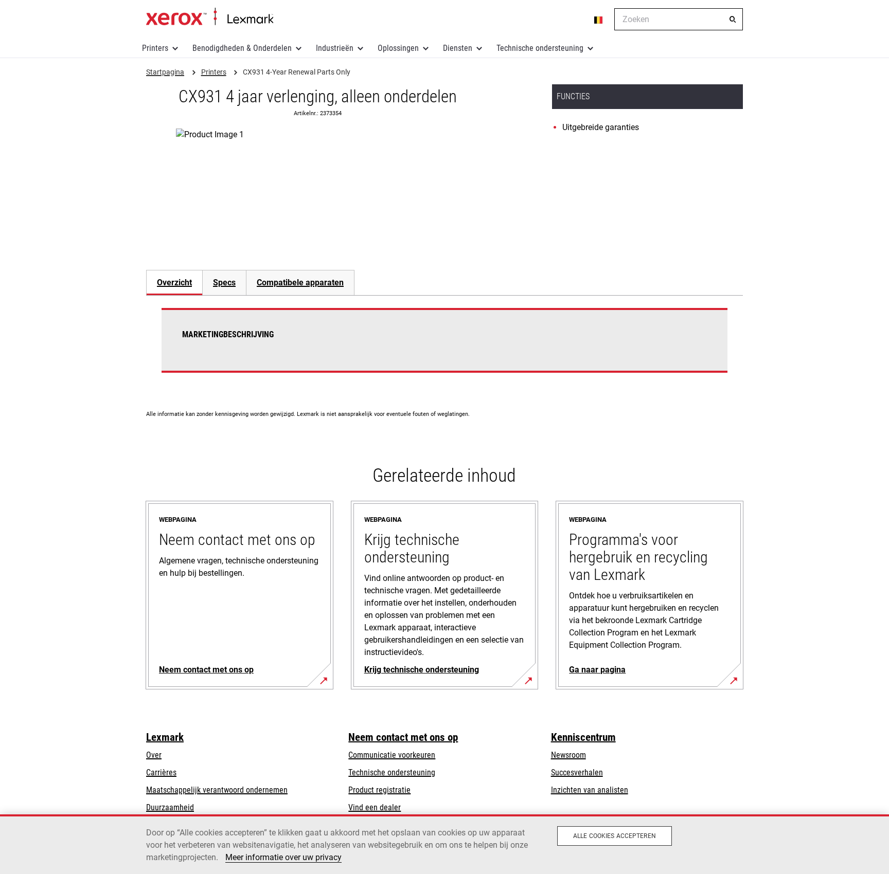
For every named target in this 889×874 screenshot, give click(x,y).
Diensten (457, 48)
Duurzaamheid (170, 807)
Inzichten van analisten (589, 790)
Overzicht (174, 282)
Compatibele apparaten (300, 282)
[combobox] (678, 19)
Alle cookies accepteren (614, 836)
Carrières (161, 772)
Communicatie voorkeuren (391, 755)
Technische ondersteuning (539, 48)
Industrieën (334, 48)
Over (154, 755)
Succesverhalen (577, 772)
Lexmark (165, 737)
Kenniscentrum (583, 737)
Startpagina (209, 17)
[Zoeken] (732, 19)
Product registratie (379, 790)
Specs (224, 282)
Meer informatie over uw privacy (283, 857)
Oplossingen (398, 48)
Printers (155, 48)
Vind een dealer (374, 807)
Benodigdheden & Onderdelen (242, 48)
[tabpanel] (444, 346)
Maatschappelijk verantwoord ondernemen (217, 790)
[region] (444, 844)
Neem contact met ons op (403, 737)
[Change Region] (598, 19)
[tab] (174, 282)
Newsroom (568, 755)
